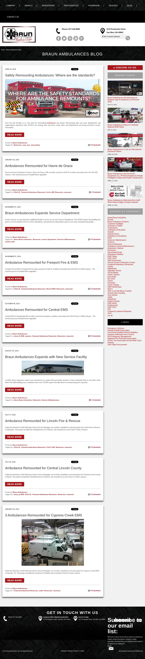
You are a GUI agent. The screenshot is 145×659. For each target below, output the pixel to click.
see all (110, 315)
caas (24, 145)
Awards (111, 232)
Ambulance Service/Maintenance (121, 246)
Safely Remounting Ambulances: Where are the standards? (50, 75)
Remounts (18, 145)
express (28, 336)
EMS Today (112, 256)
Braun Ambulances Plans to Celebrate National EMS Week (123, 126)
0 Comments (95, 145)
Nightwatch (112, 269)
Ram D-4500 (51, 289)
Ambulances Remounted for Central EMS (36, 310)
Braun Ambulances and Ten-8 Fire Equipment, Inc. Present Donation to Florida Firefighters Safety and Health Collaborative (125, 176)
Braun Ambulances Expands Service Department (42, 213)
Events (110, 220)
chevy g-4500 (19, 494)
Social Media (113, 273)
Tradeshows (112, 228)
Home (3, 50)
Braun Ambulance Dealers (118, 222)
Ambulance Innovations (117, 236)
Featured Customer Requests (119, 311)
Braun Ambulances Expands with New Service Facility (46, 357)
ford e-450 (50, 192)
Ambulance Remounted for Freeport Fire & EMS (41, 262)
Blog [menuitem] (129, 6)
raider (41, 591)
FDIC (110, 238)
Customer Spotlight (115, 224)
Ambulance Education (116, 230)
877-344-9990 (17, 617)
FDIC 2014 (112, 258)
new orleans (112, 295)
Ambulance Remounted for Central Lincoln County (43, 468)
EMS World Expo (114, 287)
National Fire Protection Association (122, 338)
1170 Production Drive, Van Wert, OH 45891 (56, 619)
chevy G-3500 (19, 336)
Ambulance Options (115, 248)
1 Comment (96, 192)
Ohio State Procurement (117, 345)
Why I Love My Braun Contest (119, 291)
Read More (14, 135)
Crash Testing (113, 285)
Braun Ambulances (20, 143)
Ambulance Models (115, 254)
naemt (110, 281)
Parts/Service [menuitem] (71, 6)
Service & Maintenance (66, 239)
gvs (28, 145)
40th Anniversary (114, 260)
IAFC (110, 313)
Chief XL (17, 192)
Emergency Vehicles (116, 328)
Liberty (110, 266)
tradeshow (112, 299)
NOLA (110, 289)
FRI (109, 309)
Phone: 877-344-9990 (71, 29)
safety (110, 297)
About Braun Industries (23, 239)
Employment (113, 305)
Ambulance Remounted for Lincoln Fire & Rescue (42, 421)
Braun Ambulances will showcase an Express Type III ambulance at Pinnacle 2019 (123, 100)
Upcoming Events (115, 252)
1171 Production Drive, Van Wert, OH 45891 (91, 619)
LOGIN (82, 651)
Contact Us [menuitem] (13, 17)
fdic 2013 (111, 279)
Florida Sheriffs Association (119, 330)
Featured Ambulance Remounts (33, 192)
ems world (112, 277)
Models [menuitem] (29, 6)
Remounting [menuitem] (48, 6)
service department (49, 239)
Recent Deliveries (115, 244)
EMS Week (112, 303)
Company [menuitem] (10, 6)
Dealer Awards (114, 301)
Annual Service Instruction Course (121, 262)
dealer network (114, 275)
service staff (10, 242)
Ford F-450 (50, 447)
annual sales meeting (116, 293)
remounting (35, 145)
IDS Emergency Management (119, 336)
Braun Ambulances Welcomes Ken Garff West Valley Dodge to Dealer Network (124, 201)
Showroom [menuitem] (93, 6)
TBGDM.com (139, 651)
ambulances (51, 123)
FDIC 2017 (112, 307)
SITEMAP (64, 651)
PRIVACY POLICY (73, 651)
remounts (67, 192)
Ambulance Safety (115, 226)
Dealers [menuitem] (113, 6)
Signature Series (114, 271)
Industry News (113, 234)
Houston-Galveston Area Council (121, 334)
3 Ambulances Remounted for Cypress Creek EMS (43, 515)
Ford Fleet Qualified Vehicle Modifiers (123, 332)
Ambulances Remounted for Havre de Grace (39, 166)
